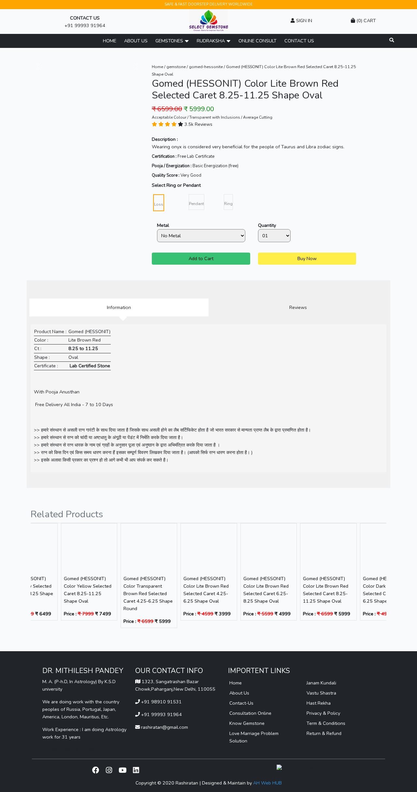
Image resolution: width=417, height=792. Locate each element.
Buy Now (307, 258)
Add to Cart (201, 258)
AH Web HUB (267, 783)
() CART (365, 20)
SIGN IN (303, 20)
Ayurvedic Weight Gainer (68, 749)
